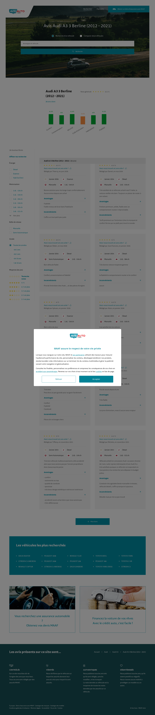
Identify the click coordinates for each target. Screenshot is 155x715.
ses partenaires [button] (78, 355)
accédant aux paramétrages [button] (46, 371)
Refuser (58, 379)
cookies (99, 371)
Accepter (96, 379)
